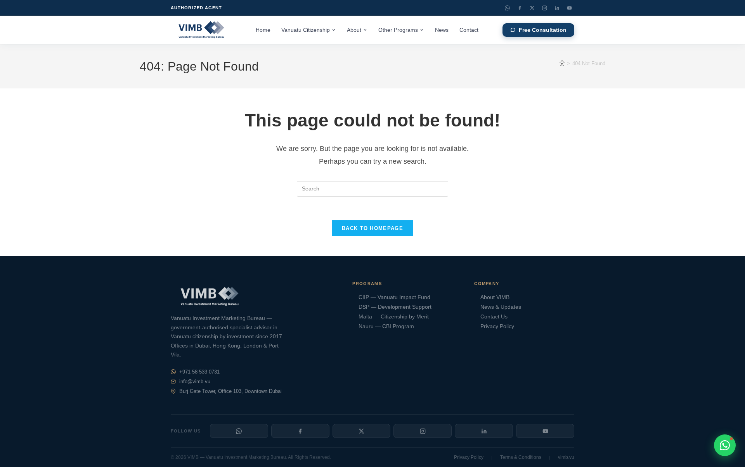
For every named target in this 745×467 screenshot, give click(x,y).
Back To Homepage (372, 228)
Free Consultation (543, 30)
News (442, 30)
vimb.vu (566, 457)
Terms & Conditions (520, 457)
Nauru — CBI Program (386, 326)
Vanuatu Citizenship (305, 30)
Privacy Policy (497, 326)
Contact (468, 30)
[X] (362, 431)
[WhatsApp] (507, 8)
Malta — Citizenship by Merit (394, 317)
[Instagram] (544, 8)
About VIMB (494, 297)
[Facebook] (520, 8)
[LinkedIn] (557, 8)
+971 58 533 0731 (199, 372)
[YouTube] (569, 8)
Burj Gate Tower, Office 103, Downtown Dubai (230, 391)
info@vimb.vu (194, 381)
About (354, 30)
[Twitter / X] (532, 8)
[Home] (562, 63)
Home (263, 30)
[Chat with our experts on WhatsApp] (725, 445)
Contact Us (494, 317)
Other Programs (398, 30)
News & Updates (500, 307)
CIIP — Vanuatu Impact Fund (394, 297)
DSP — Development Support (395, 307)
